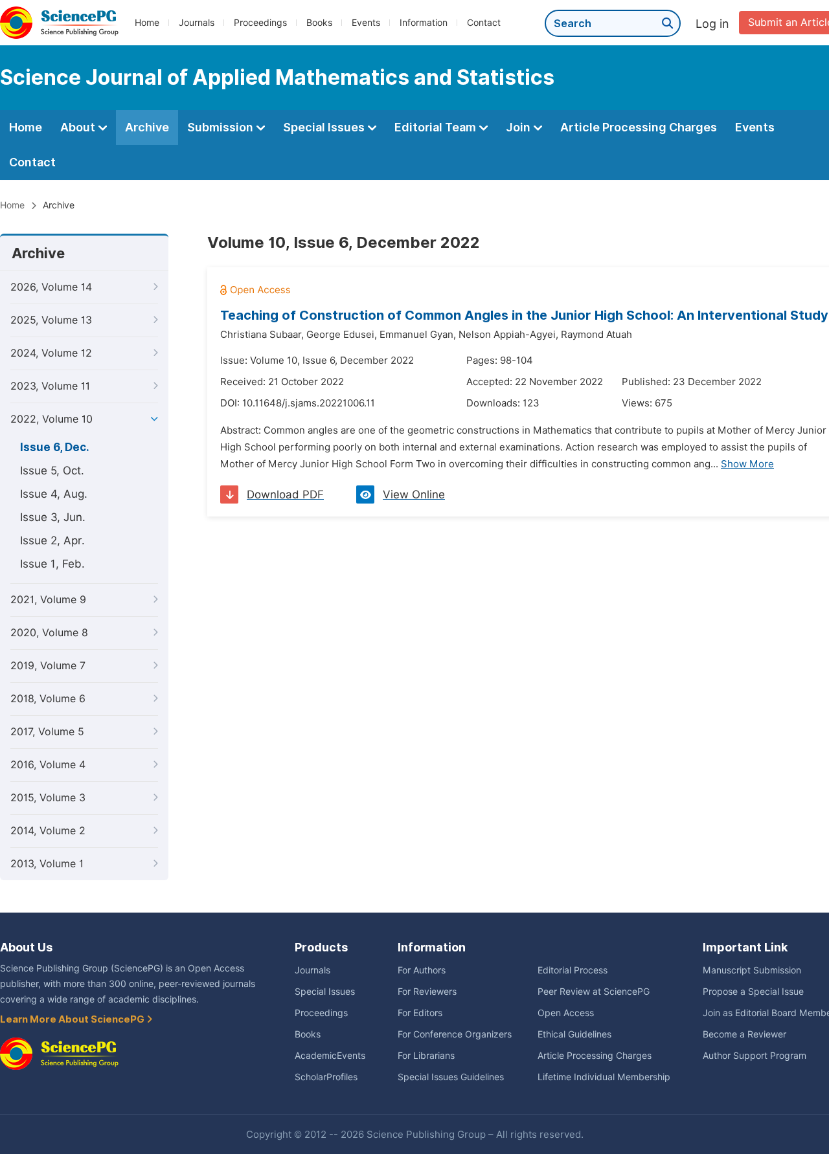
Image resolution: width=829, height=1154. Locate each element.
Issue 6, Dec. (54, 447)
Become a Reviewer (744, 1034)
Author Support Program (754, 1055)
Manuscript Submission (752, 970)
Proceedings (260, 22)
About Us (26, 947)
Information (424, 22)
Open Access (566, 1013)
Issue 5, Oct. (52, 470)
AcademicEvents (330, 1055)
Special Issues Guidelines (451, 1077)
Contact (484, 22)
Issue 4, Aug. (53, 493)
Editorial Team (436, 127)
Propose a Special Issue (753, 991)
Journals (196, 22)
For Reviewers (427, 991)
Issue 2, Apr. (52, 540)
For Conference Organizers (455, 1034)
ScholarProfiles (326, 1077)
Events (366, 22)
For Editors (420, 1013)
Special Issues (325, 127)
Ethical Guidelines (574, 1034)
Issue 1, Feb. (52, 563)
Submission (221, 127)
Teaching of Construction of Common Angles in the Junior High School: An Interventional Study (524, 315)
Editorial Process (573, 970)
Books (319, 22)
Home (147, 22)
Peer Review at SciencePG (594, 991)
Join (519, 127)
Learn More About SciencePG (73, 1019)
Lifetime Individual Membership (604, 1077)
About (79, 127)
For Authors (422, 970)
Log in (712, 23)
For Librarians (426, 1055)
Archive (147, 127)
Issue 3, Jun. (52, 517)
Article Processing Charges (638, 127)
